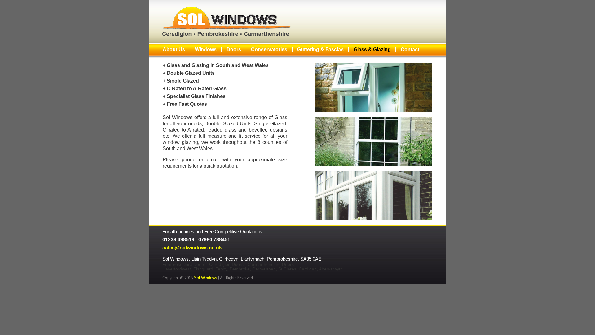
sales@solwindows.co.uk (192, 247)
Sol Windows (205, 277)
